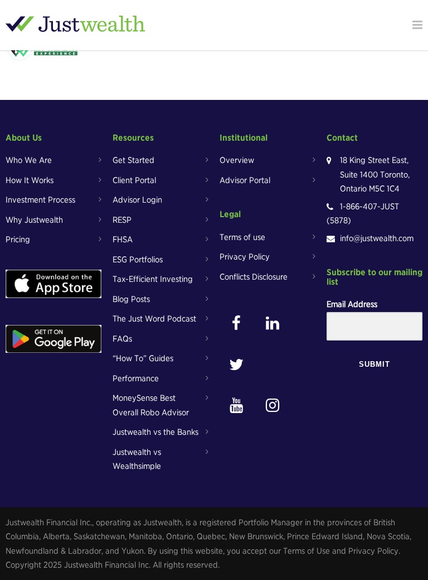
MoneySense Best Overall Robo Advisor (151, 405)
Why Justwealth (34, 220)
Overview (237, 160)
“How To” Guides (143, 358)
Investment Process (40, 200)
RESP (122, 220)
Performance (136, 378)
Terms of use (242, 237)
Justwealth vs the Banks (155, 432)
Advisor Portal (245, 180)
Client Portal (134, 180)
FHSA (123, 239)
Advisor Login (137, 200)
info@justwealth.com (377, 238)
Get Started (133, 160)
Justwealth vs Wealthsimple (137, 459)
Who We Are (29, 160)
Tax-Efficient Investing (153, 279)
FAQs (122, 339)
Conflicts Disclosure (254, 277)
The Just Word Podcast (154, 319)
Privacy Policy (245, 257)
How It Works (30, 180)
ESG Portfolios (138, 260)
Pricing (18, 239)
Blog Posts (131, 299)
